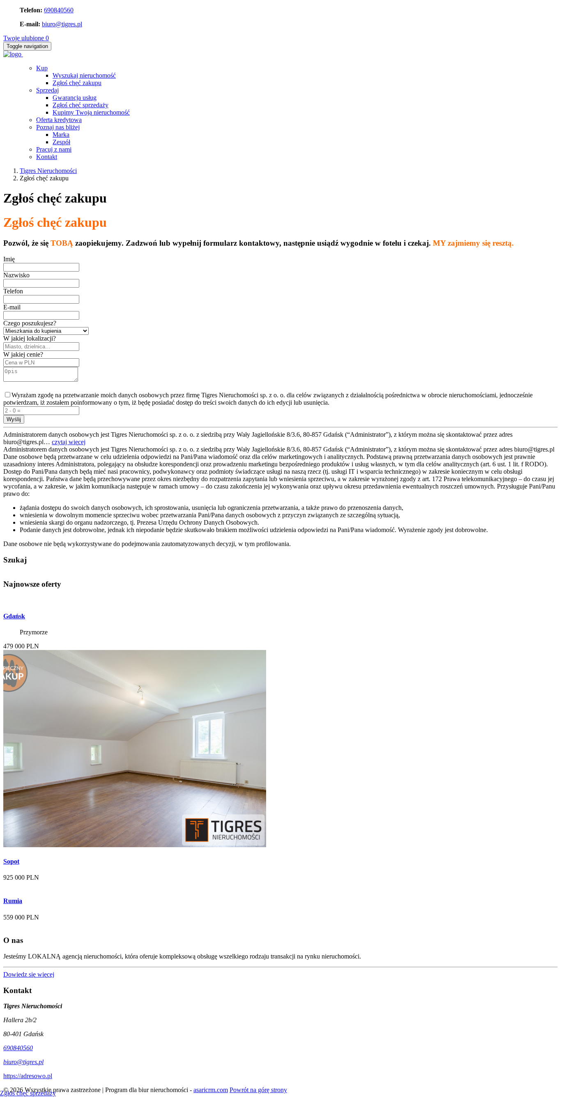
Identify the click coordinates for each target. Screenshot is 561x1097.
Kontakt (46, 156)
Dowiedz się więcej (28, 974)
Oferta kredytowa (59, 119)
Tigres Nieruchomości (48, 170)
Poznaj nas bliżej (58, 127)
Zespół (61, 141)
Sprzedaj (47, 90)
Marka (61, 134)
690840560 (59, 10)
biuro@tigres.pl (62, 24)
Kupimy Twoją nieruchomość (91, 112)
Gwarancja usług (75, 97)
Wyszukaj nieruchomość (84, 75)
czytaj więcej (68, 441)
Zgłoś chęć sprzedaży (80, 104)
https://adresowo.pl (27, 1075)
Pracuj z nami (53, 149)
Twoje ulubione (26, 38)
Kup (42, 68)
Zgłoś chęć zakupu (77, 82)
